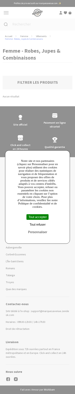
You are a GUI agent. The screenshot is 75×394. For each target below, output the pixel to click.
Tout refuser (38, 224)
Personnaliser (37, 232)
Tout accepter (37, 217)
